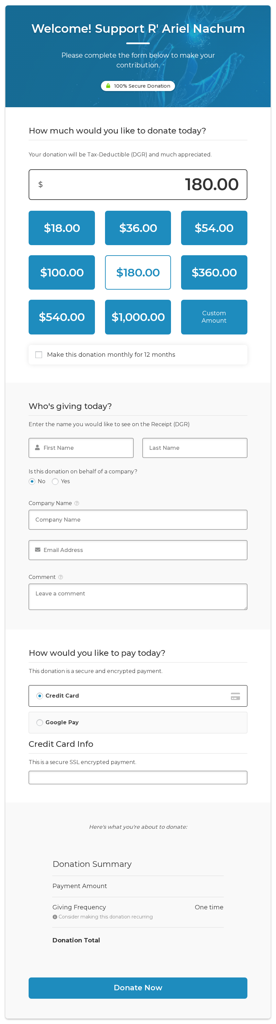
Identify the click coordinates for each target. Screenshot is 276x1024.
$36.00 (138, 228)
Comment (42, 577)
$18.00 (62, 228)
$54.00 (214, 228)
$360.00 (214, 272)
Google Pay (62, 722)
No (41, 481)
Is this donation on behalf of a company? (83, 471)
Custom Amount (214, 317)
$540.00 (62, 317)
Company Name (50, 503)
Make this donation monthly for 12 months (111, 354)
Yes (65, 481)
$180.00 (138, 272)
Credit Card (62, 696)
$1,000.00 (138, 317)
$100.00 (62, 272)
